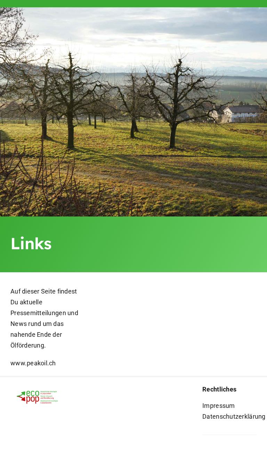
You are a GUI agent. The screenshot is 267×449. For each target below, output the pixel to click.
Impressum (218, 405)
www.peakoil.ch (33, 363)
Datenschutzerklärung (233, 416)
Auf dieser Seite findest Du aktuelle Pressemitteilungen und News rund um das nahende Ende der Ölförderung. (44, 318)
